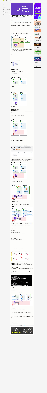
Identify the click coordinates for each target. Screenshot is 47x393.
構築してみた (4, 11)
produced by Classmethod (9, 0)
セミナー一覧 (37, 64)
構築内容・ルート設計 (14, 56)
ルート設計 (14, 61)
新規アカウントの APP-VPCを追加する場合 (6, 14)
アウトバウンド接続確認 (15, 64)
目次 (3, 4)
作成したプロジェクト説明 (5, 12)
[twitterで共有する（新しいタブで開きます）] (25, 325)
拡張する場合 (13, 65)
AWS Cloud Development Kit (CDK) (16, 233)
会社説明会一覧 (37, 66)
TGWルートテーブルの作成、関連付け (6, 9)
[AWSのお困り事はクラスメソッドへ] (22, 330)
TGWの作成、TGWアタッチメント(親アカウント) (6, 7)
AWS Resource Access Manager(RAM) (15, 136)
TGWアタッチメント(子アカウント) (6, 8)
